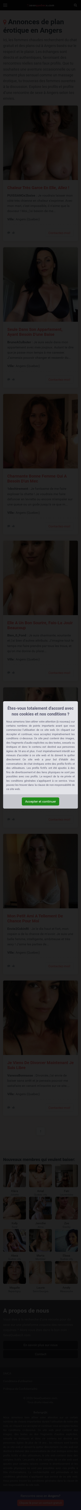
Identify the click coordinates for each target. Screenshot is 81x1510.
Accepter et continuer (40, 801)
